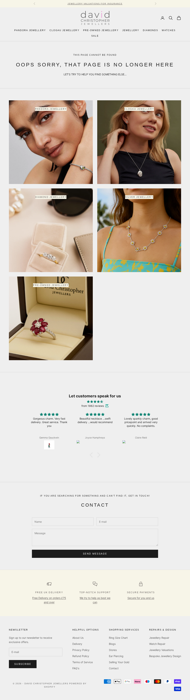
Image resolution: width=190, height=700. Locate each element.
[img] (95, 401)
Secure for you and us (140, 597)
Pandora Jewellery (30, 30)
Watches (169, 30)
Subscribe (22, 663)
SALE (95, 36)
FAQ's (75, 668)
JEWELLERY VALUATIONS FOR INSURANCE (95, 4)
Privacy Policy (80, 650)
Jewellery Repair (159, 637)
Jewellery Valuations (161, 650)
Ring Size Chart (118, 637)
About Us (77, 637)
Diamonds (150, 30)
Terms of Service (82, 662)
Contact (114, 668)
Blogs (112, 643)
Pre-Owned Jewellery (101, 30)
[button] (92, 455)
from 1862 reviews (92, 405)
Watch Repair (157, 643)
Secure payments (141, 592)
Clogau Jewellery (64, 30)
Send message (95, 553)
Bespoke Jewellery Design (165, 656)
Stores (113, 650)
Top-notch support (95, 592)
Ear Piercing (116, 656)
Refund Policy (80, 656)
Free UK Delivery (49, 592)
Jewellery (130, 30)
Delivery (77, 643)
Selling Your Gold (119, 662)
